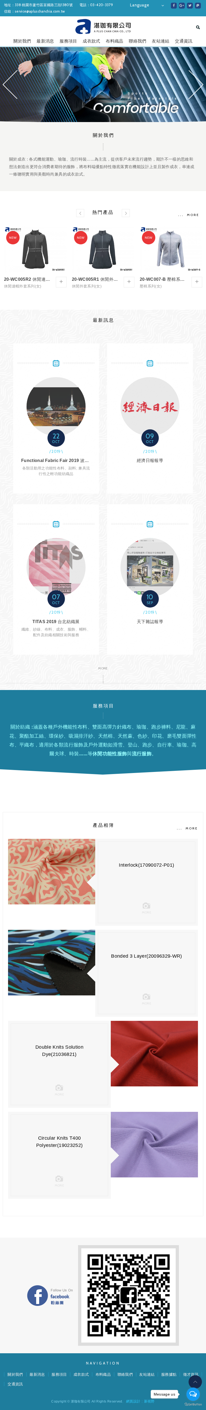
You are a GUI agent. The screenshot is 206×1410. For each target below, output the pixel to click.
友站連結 (160, 41)
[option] (103, 84)
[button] (10, 84)
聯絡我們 (137, 41)
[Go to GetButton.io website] (193, 1404)
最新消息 (45, 41)
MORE (193, 215)
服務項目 (68, 41)
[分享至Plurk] (198, 6)
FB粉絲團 (50, 1295)
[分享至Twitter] (190, 6)
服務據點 (168, 1374)
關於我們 (22, 41)
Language (139, 5)
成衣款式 (91, 41)
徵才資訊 (190, 1374)
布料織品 (114, 41)
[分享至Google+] (182, 6)
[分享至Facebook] (174, 6)
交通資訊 (183, 41)
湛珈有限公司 (103, 26)
